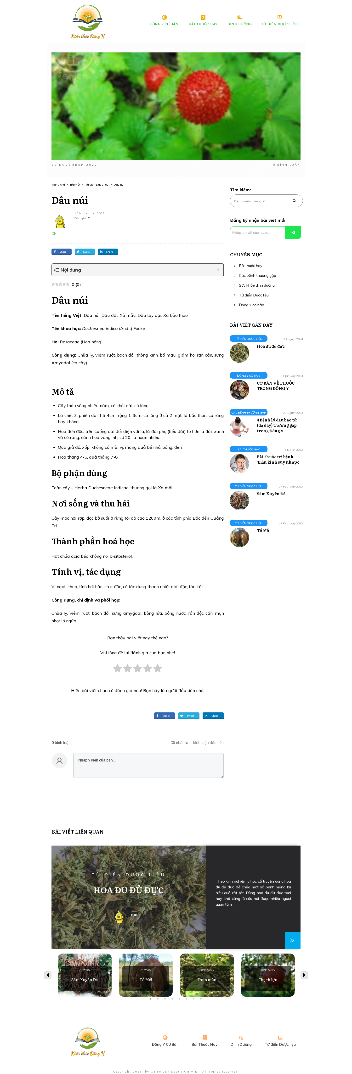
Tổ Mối (264, 530)
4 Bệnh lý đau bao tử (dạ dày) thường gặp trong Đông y (277, 425)
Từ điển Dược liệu (254, 295)
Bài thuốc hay (250, 265)
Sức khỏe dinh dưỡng (257, 285)
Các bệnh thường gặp (257, 275)
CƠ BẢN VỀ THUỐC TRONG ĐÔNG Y (276, 385)
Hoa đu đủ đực (271, 346)
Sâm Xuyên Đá (271, 493)
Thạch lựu (268, 975)
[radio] (117, 671)
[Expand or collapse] (218, 269)
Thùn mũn (207, 975)
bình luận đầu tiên (208, 742)
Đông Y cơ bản (251, 304)
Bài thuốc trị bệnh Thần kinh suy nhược (278, 459)
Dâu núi (69, 200)
